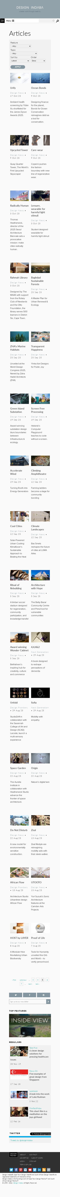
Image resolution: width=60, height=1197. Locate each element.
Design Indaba (18, 1183)
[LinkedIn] (39, 1169)
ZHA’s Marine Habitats (18, 348)
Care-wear (37, 150)
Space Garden (18, 768)
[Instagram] (25, 1169)
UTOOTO (36, 882)
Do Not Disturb (18, 830)
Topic (13, 49)
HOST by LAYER (19, 937)
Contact (33, 1154)
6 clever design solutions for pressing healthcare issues (29, 1055)
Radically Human (19, 205)
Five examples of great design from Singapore (38, 1076)
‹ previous (22, 980)
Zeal (33, 830)
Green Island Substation (17, 410)
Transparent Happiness (37, 348)
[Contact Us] (48, 1169)
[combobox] (47, 20)
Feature (14, 42)
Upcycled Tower (19, 150)
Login (22, 1161)
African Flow (17, 882)
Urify (13, 87)
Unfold (14, 702)
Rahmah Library (18, 277)
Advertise (24, 1158)
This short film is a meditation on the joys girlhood (38, 1114)
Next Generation (40, 652)
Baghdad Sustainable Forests (37, 281)
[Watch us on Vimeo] (34, 1169)
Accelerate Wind (16, 472)
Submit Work (37, 1158)
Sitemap (32, 1161)
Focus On (33, 1070)
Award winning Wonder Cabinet (19, 648)
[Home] (30, 7)
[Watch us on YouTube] (30, 1169)
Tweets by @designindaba (21, 1140)
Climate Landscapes (37, 527)
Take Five (33, 1047)
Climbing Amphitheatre (38, 472)
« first (14, 980)
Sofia (34, 702)
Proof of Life (38, 937)
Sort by (13, 57)
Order (34, 57)
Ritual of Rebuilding (15, 586)
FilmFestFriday (35, 1108)
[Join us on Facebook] (29, 995)
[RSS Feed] (44, 1169)
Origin (34, 768)
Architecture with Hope (38, 586)
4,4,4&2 (35, 647)
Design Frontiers (19, 707)
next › (30, 984)
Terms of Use (25, 1164)
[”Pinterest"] (43, 995)
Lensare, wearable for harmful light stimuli (38, 210)
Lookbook (33, 1091)
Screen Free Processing (38, 410)
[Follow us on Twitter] (15, 995)
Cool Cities (16, 526)
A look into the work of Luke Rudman (39, 1095)
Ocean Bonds (38, 87)
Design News (17, 92)
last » (37, 984)
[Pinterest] (20, 1169)
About (23, 1154)
